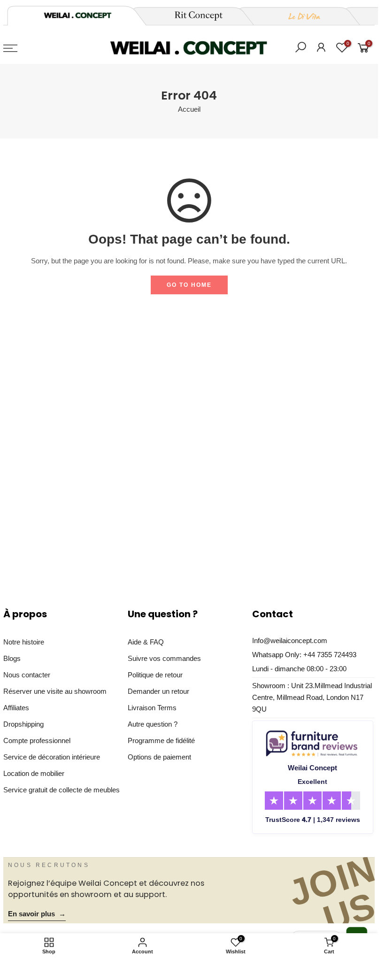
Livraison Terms (152, 708)
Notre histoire (23, 642)
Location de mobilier (33, 773)
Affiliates (16, 708)
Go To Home (189, 285)
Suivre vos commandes (164, 658)
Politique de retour (155, 675)
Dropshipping (23, 724)
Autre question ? (152, 724)
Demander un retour (158, 691)
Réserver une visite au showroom (55, 691)
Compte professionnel (36, 740)
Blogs (12, 658)
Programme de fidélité (161, 740)
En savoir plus (37, 914)
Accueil (189, 109)
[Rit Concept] (193, 16)
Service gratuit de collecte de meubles (61, 790)
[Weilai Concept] (77, 15)
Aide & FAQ (146, 642)
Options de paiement (159, 757)
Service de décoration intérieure (51, 757)
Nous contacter (26, 675)
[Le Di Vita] (299, 16)
